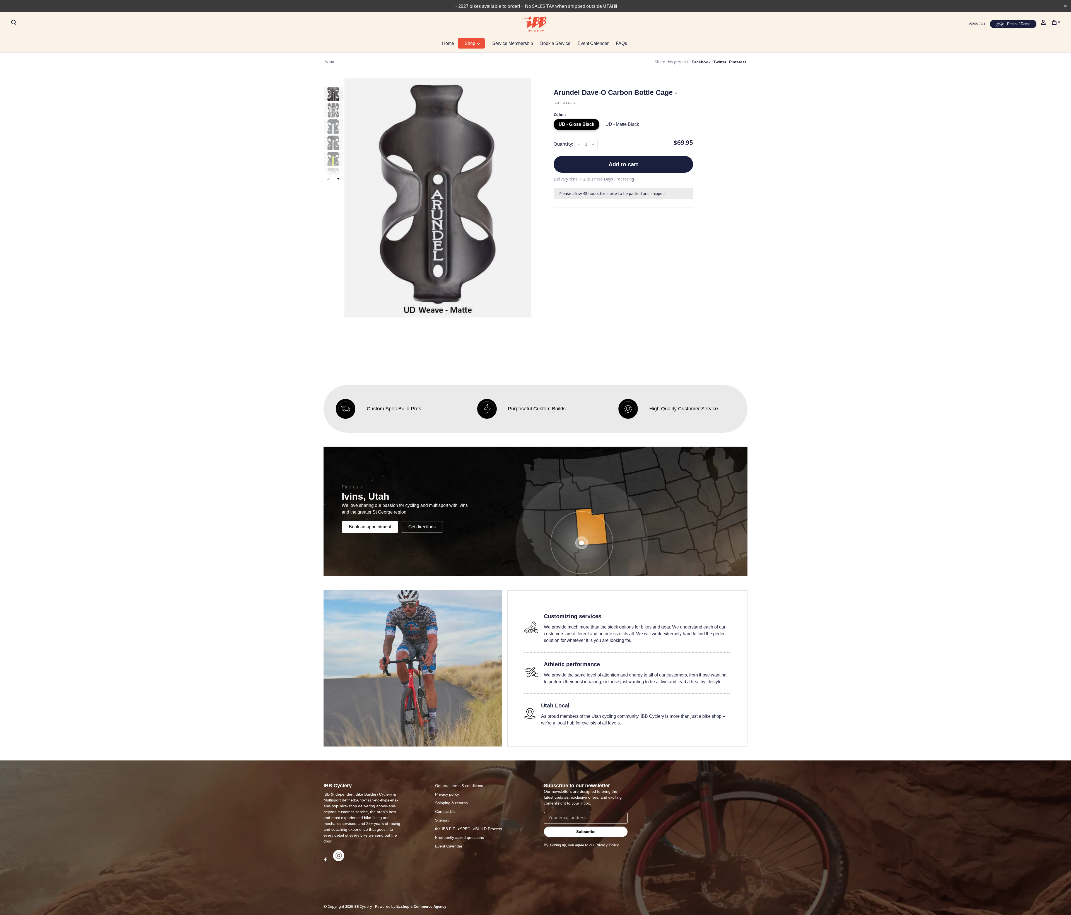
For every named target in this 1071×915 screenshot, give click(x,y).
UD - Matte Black (622, 124)
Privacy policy (447, 794)
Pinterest (737, 62)
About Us (977, 23)
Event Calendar (593, 43)
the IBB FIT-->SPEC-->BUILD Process (468, 829)
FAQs (621, 43)
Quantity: (563, 144)
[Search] (14, 23)
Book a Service (555, 43)
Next (338, 179)
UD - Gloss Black (576, 124)
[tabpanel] (437, 197)
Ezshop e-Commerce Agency (421, 906)
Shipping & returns (451, 803)
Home (448, 43)
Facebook (701, 62)
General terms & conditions (459, 785)
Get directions (422, 526)
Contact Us (445, 811)
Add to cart (623, 164)
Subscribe (585, 831)
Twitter (719, 62)
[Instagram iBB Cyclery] (338, 860)
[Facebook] (325, 860)
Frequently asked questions (459, 837)
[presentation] (333, 94)
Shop (470, 43)
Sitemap (442, 820)
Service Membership (512, 43)
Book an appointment (370, 526)
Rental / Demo (1018, 24)
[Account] (1044, 23)
